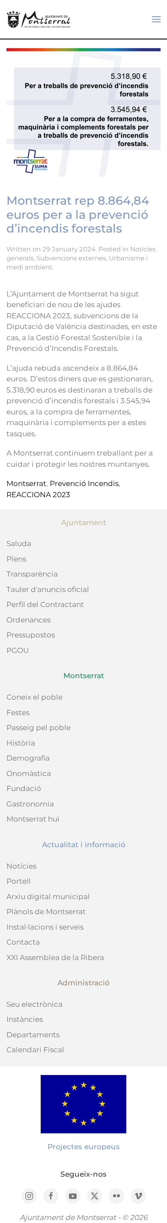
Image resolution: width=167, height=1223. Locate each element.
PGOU (17, 650)
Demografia (28, 758)
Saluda (18, 543)
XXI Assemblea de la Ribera (55, 957)
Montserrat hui (33, 819)
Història (20, 743)
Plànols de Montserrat (46, 911)
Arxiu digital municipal (48, 896)
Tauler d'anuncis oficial (47, 589)
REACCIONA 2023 (38, 494)
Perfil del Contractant (45, 604)
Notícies (21, 866)
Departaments (33, 1034)
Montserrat (26, 483)
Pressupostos (30, 635)
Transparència (32, 574)
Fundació (23, 788)
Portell (18, 881)
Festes (18, 712)
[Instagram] (29, 1196)
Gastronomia (30, 804)
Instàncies (24, 1019)
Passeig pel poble (38, 727)
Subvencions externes (71, 258)
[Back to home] (38, 19)
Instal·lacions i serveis (45, 927)
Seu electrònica (34, 1004)
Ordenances (28, 620)
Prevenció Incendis (84, 483)
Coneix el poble (34, 697)
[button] (156, 19)
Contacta (23, 942)
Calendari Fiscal (35, 1049)
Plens (16, 559)
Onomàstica (28, 773)
